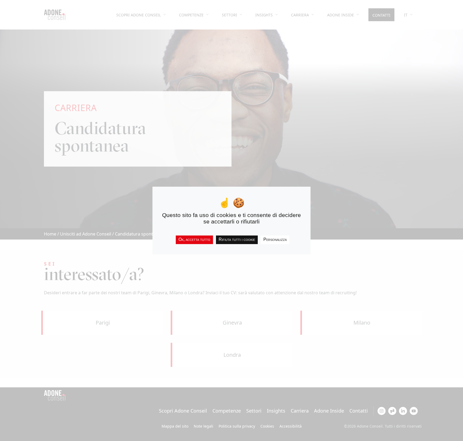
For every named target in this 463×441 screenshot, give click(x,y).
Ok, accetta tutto (194, 239)
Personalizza (275, 239)
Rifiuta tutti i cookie (237, 239)
